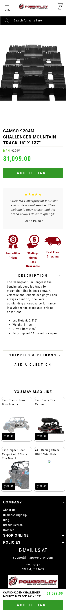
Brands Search (13, 525)
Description (33, 275)
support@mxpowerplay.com (33, 557)
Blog (6, 520)
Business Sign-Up (15, 515)
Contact (8, 530)
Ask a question (33, 364)
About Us (9, 510)
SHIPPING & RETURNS (33, 355)
